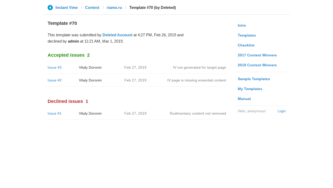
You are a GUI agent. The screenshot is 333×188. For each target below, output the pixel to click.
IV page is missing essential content (196, 80)
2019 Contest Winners (257, 65)
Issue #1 (55, 113)
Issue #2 (55, 80)
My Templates (250, 89)
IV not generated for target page (199, 67)
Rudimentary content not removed (198, 113)
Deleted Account (117, 35)
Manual (244, 99)
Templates (247, 35)
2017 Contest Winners (257, 55)
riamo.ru (114, 7)
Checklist (246, 45)
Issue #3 (55, 67)
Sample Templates (254, 79)
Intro (242, 25)
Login (282, 111)
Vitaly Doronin (90, 67)
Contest (92, 7)
